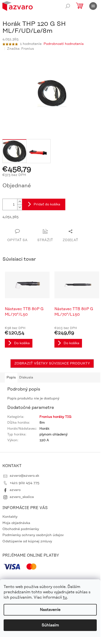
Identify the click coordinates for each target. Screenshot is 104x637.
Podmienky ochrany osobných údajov (33, 535)
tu (65, 597)
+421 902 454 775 (24, 483)
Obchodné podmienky (20, 529)
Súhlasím (50, 625)
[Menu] (93, 6)
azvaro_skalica (22, 497)
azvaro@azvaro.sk (24, 476)
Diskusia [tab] (26, 377)
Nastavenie (50, 610)
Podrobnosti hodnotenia (64, 44)
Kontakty (9, 517)
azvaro (15, 490)
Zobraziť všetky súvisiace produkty (52, 363)
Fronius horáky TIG (55, 417)
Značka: (20, 49)
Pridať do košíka (47, 204)
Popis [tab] (11, 377)
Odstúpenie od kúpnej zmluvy (27, 541)
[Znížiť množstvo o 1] (19, 207)
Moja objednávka (16, 523)
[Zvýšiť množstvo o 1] (19, 201)
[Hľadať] (68, 6)
